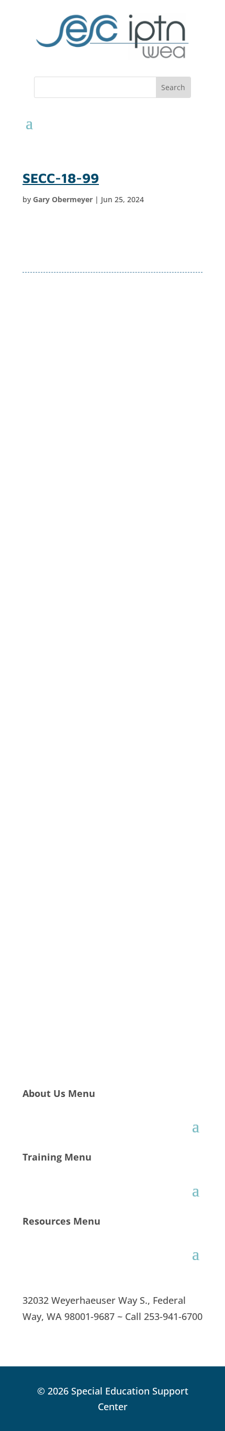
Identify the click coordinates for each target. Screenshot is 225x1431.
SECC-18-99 (60, 178)
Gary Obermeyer (63, 199)
